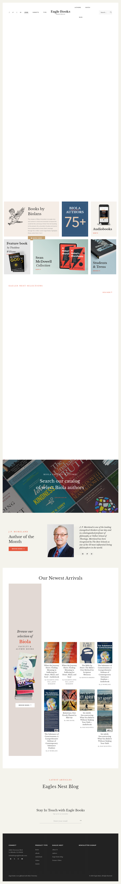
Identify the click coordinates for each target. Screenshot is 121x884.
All (46, 585)
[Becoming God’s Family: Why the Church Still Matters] (18, 314)
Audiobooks (102, 229)
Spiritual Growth (67, 628)
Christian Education (92, 596)
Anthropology (61, 585)
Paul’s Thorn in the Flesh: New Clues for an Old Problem (82, 357)
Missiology (80, 614)
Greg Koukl (70, 720)
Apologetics (81, 585)
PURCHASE (10, 254)
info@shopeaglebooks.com (18, 855)
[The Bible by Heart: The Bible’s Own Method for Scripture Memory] (87, 652)
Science (82, 626)
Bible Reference (102, 585)
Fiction (96, 610)
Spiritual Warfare (93, 628)
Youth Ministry (100, 635)
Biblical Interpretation (86, 587)
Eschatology (56, 610)
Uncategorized (59, 635)
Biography (93, 591)
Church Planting (93, 603)
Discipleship (75, 608)
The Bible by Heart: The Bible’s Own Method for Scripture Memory (87, 670)
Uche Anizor (40, 445)
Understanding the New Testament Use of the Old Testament (103, 357)
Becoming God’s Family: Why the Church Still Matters (18, 331)
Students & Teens (58, 631)
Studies (77, 631)
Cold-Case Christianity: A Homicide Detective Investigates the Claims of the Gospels (103, 440)
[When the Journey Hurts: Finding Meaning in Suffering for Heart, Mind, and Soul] (69, 652)
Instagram (16, 12)
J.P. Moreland (106, 684)
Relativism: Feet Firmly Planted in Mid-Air (69, 715)
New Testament (100, 614)
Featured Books (21, 292)
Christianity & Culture (92, 598)
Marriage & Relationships (86, 612)
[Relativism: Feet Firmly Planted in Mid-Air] (69, 700)
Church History (91, 601)
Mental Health (60, 614)
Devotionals (56, 608)
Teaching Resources (62, 633)
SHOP (95, 233)
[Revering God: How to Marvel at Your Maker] (60, 394)
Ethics (72, 610)
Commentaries (64, 605)
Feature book (17, 247)
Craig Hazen (61, 370)
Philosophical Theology (93, 621)
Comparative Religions (91, 605)
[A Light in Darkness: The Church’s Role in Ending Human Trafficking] (18, 394)
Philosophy (65, 624)
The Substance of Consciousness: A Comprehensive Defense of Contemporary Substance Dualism (52, 741)
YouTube (20, 12)
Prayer (80, 624)
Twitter (13, 12)
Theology (104, 633)
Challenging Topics (94, 594)
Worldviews (80, 635)
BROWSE (74, 210)
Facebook (9, 12)
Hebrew (62, 612)
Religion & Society (62, 626)
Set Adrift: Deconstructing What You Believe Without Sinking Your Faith (105, 738)
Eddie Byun (19, 445)
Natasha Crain (40, 367)
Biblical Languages (68, 589)
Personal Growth (63, 621)
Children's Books (65, 596)
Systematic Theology (99, 631)
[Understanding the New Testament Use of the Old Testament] (103, 314)
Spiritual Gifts (100, 626)
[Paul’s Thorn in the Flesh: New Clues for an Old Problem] (81, 314)
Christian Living (64, 598)
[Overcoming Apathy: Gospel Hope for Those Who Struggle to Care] (39, 394)
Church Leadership (67, 603)
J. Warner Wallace (104, 447)
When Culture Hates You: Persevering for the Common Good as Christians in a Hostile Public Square (39, 360)
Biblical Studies (94, 589)
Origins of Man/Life (91, 619)
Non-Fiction (80, 617)
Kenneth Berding (82, 363)
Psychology (95, 624)
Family (84, 610)
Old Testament (101, 617)
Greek (108, 610)
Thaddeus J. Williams (61, 440)
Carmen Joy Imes (19, 337)
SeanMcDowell (44, 261)
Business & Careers (66, 594)
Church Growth (68, 601)
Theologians (86, 633)
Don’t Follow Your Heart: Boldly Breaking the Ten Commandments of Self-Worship (82, 440)
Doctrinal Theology (99, 608)
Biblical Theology (72, 591)
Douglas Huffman (104, 363)
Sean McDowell (88, 727)
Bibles (63, 587)
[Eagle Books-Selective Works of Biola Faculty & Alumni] (60, 12)
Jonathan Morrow (60, 371)
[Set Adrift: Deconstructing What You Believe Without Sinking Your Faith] (104, 700)
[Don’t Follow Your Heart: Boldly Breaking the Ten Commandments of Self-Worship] (81, 394)
